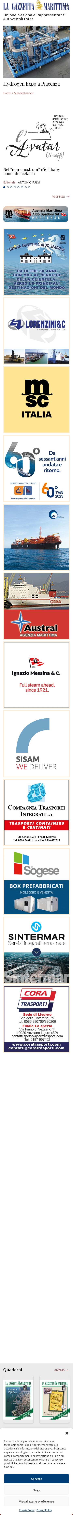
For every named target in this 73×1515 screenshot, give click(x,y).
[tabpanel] (36, 176)
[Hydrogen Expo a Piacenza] (36, 52)
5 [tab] (18, 187)
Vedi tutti (58, 196)
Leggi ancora (36, 176)
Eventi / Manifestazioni (18, 93)
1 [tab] (4, 187)
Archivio (59, 1370)
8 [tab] (29, 187)
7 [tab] (26, 187)
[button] (67, 1433)
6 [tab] (22, 187)
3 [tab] (11, 187)
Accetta (36, 1479)
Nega (36, 1490)
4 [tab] (15, 187)
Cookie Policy (26, 1510)
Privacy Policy (44, 1510)
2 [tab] (8, 187)
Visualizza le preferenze (36, 1501)
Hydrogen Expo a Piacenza (31, 83)
